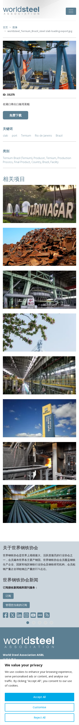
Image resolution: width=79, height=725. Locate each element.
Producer (39, 158)
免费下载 (15, 115)
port (14, 135)
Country (36, 162)
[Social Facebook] (6, 614)
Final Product (22, 162)
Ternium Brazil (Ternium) (17, 158)
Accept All (39, 697)
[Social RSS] (47, 614)
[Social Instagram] (26, 614)
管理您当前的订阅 (16, 605)
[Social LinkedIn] (19, 614)
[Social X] (12, 614)
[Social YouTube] (33, 614)
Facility (54, 162)
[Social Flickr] (40, 614)
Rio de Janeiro (43, 135)
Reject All (39, 717)
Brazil (59, 135)
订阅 (8, 596)
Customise (39, 707)
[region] (39, 692)
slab (5, 135)
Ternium (26, 135)
